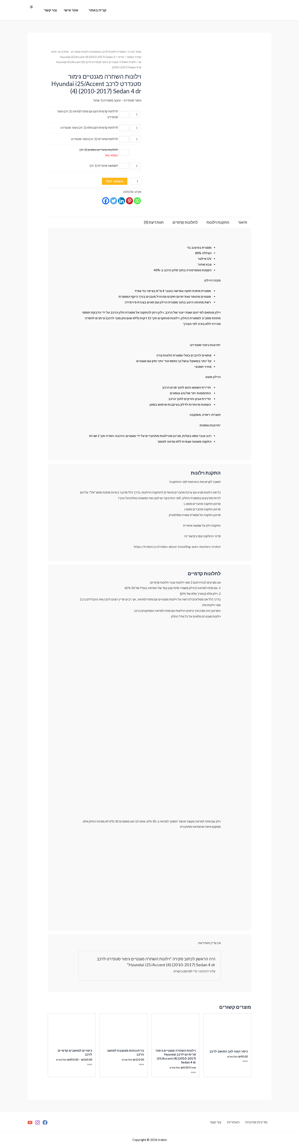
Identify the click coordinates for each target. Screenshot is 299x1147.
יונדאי (121, 57)
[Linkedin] (121, 200)
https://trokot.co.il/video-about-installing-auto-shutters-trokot (177, 546)
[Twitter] (113, 200)
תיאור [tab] (242, 222)
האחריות (233, 1122)
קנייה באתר (97, 10)
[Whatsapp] (137, 200)
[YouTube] (30, 1122)
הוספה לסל (114, 181)
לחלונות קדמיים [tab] (185, 222)
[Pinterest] (129, 200)
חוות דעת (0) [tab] (154, 222)
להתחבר (203, 971)
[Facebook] (105, 200)
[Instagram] (37, 1122)
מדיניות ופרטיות (256, 1122)
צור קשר (50, 10)
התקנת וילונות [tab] (217, 222)
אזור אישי (71, 10)
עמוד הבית (134, 51)
